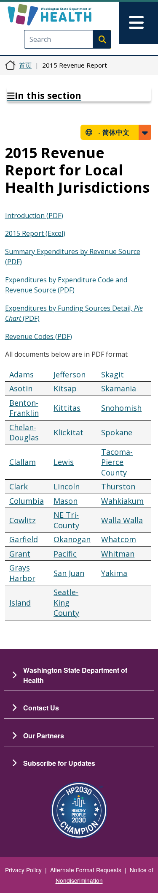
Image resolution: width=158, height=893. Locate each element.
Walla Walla (122, 520)
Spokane (116, 432)
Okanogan (72, 539)
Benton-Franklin (24, 408)
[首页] (64, 15)
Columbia (26, 501)
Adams (21, 374)
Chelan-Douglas (24, 432)
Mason (66, 501)
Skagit (112, 374)
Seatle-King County (66, 602)
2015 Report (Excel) (35, 233)
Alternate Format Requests (85, 870)
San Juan (69, 573)
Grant (19, 554)
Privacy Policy (23, 870)
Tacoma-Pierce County (117, 462)
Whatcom (118, 539)
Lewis (64, 462)
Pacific (65, 554)
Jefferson (70, 374)
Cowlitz (22, 520)
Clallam (22, 462)
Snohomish (121, 408)
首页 (25, 65)
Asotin (20, 388)
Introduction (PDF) (34, 215)
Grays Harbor (22, 573)
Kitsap (65, 388)
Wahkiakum (122, 501)
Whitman (117, 554)
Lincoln (67, 486)
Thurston (118, 486)
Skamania (118, 388)
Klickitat (68, 432)
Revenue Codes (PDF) (38, 336)
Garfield (23, 539)
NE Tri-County (66, 520)
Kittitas (67, 408)
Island (20, 603)
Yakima (114, 573)
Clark (18, 486)
